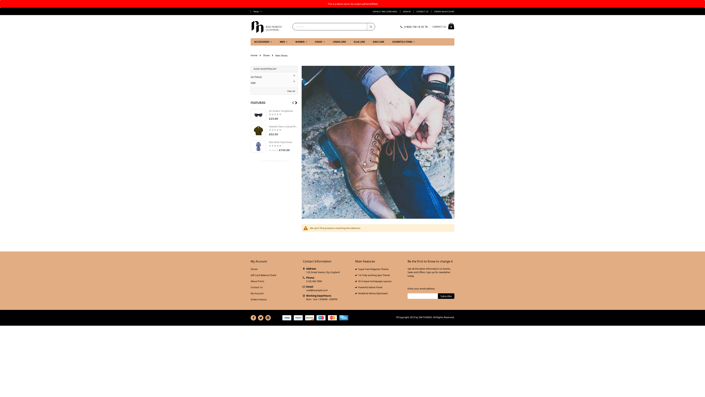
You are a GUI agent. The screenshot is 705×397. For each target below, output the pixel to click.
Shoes (266, 55)
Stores (254, 269)
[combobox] (333, 26)
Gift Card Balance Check (263, 275)
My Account (257, 293)
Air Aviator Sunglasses (281, 110)
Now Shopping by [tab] (265, 69)
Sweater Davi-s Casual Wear (283, 126)
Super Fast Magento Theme (373, 269)
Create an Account (444, 11)
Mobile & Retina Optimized (373, 293)
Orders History (259, 299)
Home (254, 55)
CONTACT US (439, 26)
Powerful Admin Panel (370, 287)
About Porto (257, 281)
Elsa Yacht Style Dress (280, 142)
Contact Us (422, 11)
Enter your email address (421, 288)
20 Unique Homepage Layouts (375, 281)
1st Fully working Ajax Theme (374, 275)
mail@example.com (317, 290)
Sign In (407, 11)
